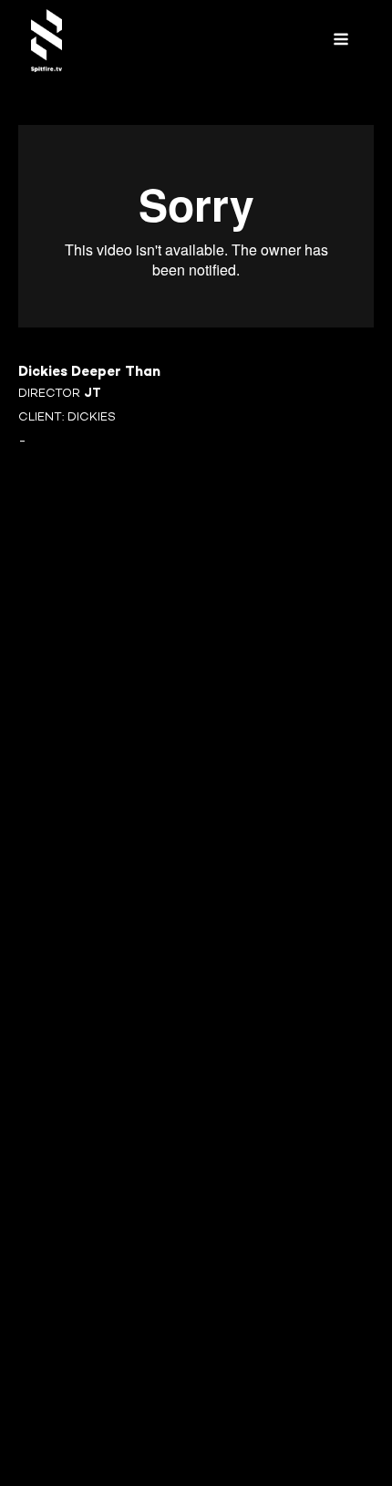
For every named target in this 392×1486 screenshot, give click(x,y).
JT (92, 394)
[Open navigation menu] (341, 40)
